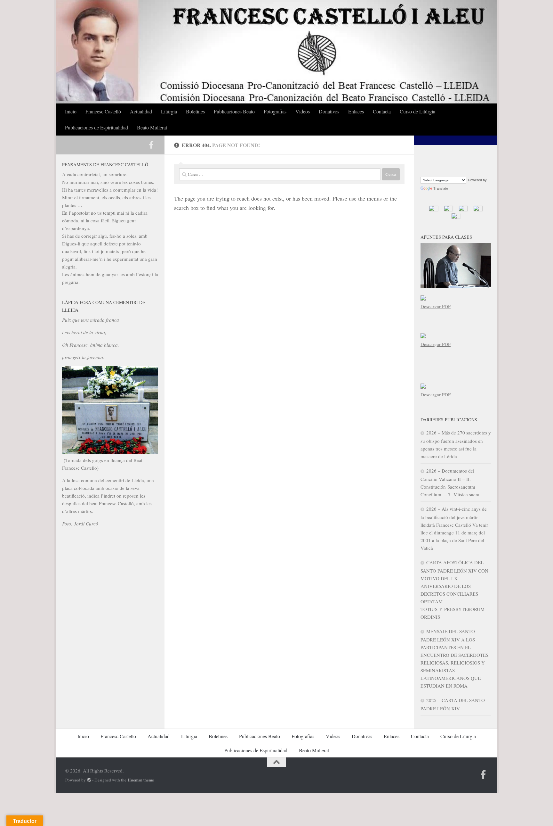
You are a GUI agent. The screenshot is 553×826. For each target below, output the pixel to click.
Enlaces (356, 111)
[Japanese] (462, 163)
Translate (440, 188)
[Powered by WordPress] (89, 780)
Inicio (70, 111)
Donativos (329, 111)
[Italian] (454, 163)
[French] (424, 163)
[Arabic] (424, 155)
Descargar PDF (436, 306)
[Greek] (447, 163)
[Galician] (431, 163)
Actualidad (141, 111)
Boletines (195, 111)
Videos (302, 111)
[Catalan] (439, 155)
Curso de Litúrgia (417, 111)
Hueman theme (141, 780)
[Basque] (431, 155)
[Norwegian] (424, 171)
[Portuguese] (431, 171)
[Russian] (447, 171)
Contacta (382, 111)
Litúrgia (169, 111)
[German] (439, 163)
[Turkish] (462, 171)
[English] (454, 155)
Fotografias (275, 111)
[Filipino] (462, 155)
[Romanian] (439, 171)
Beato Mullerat (152, 127)
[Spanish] (454, 171)
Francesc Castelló (103, 111)
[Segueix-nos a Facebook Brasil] (151, 145)
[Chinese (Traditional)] (447, 155)
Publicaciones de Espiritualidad (96, 127)
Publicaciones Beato (234, 111)
